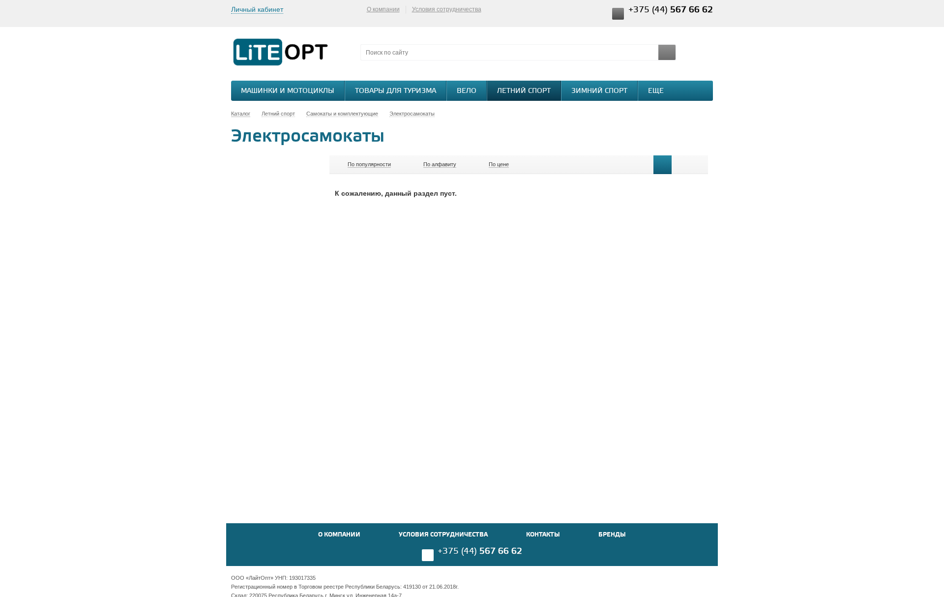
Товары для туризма (395, 91)
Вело (466, 91)
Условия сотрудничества (446, 9)
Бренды (612, 534)
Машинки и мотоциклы (287, 91)
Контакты (543, 534)
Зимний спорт (599, 91)
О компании (383, 9)
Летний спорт (524, 91)
